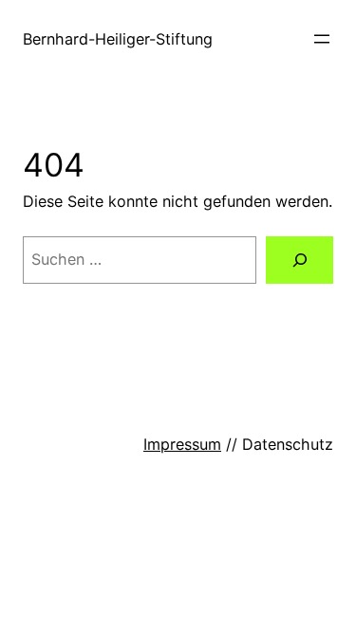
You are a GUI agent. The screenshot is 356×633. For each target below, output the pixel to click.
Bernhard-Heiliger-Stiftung (118, 38)
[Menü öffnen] (321, 39)
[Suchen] (299, 260)
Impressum (182, 444)
